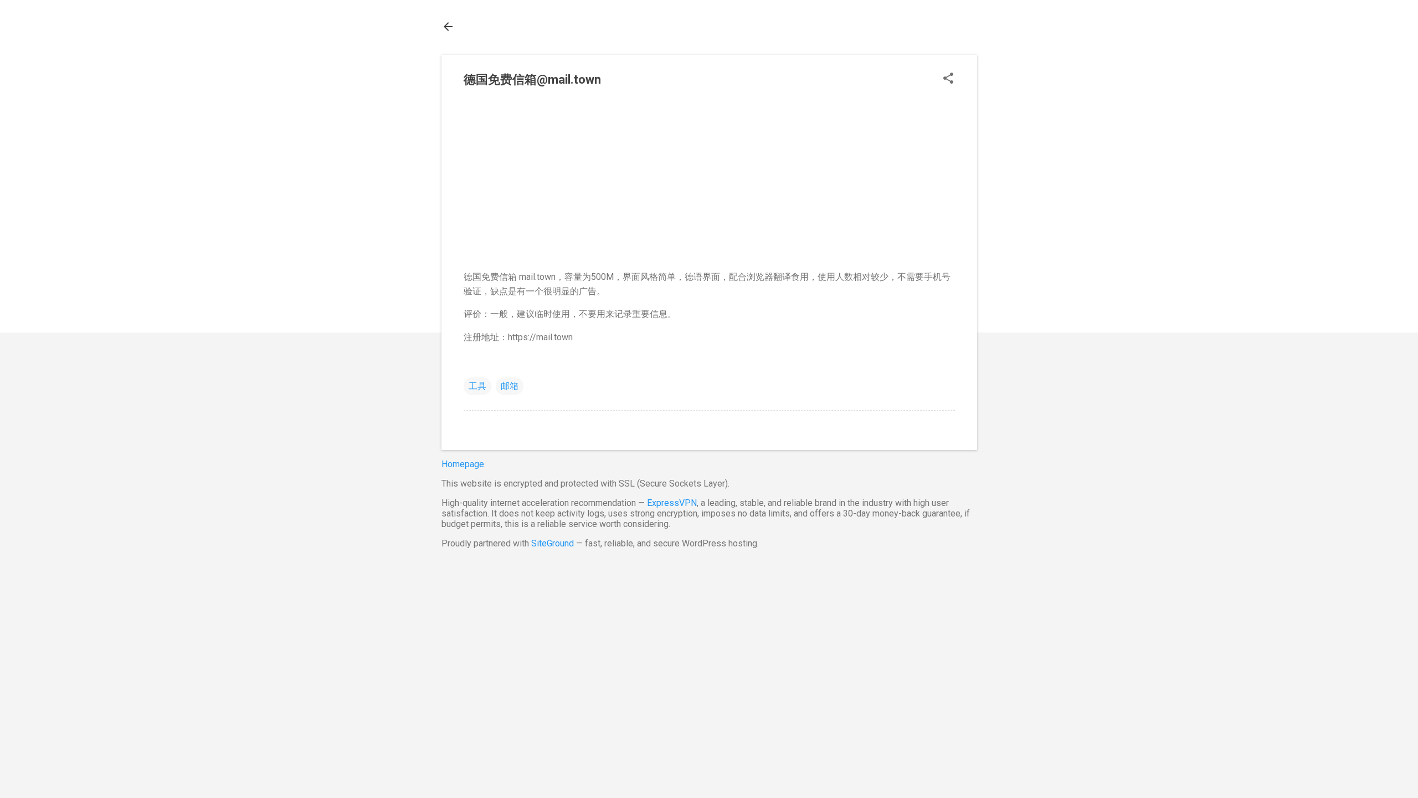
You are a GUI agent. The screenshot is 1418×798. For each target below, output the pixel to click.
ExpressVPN (672, 503)
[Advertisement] (709, 183)
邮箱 (509, 386)
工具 (477, 386)
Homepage (462, 464)
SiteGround (552, 543)
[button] (948, 79)
